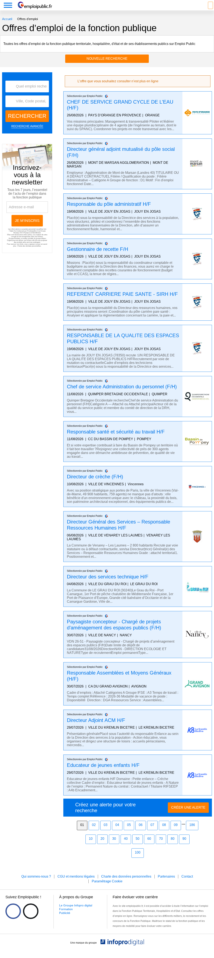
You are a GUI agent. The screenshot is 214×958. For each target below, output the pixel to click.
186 (192, 825)
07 (152, 825)
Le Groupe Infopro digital (75, 905)
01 (82, 825)
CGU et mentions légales (76, 876)
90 (184, 838)
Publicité (64, 913)
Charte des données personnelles (29, 246)
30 (114, 838)
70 (161, 838)
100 (137, 852)
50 (137, 838)
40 (126, 838)
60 (149, 838)
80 (173, 838)
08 (164, 825)
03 (105, 825)
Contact (187, 876)
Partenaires (166, 876)
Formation (66, 909)
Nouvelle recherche (107, 58)
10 (91, 838)
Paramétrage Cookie (107, 881)
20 (102, 838)
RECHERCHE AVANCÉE (27, 126)
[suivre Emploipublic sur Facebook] (13, 911)
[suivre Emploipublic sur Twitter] (30, 911)
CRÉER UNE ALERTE (188, 807)
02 (94, 825)
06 (141, 825)
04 (117, 825)
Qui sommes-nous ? (36, 876)
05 (129, 825)
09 (176, 825)
